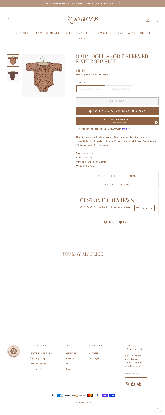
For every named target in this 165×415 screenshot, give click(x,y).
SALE (82, 38)
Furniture (84, 33)
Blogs (68, 369)
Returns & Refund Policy (41, 352)
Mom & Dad (104, 33)
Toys (120, 33)
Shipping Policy (37, 358)
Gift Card (93, 352)
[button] (117, 121)
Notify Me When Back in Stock (119, 110)
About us (70, 358)
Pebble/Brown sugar (90, 89)
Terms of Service (38, 363)
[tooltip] (156, 122)
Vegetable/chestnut (119, 89)
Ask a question (117, 184)
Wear (131, 33)
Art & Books (23, 33)
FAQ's (68, 363)
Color (81, 82)
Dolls (68, 33)
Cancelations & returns (117, 176)
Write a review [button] (144, 208)
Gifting (145, 33)
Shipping (80, 74)
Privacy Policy (37, 369)
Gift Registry (95, 358)
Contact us (71, 352)
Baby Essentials (47, 33)
